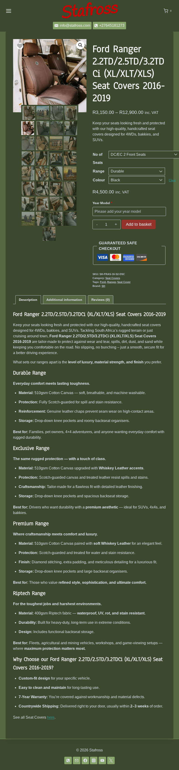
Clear (172, 180)
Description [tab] (28, 300)
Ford (103, 282)
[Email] (76, 760)
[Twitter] (111, 760)
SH (103, 286)
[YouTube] (102, 760)
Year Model (102, 203)
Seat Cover (124, 282)
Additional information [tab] (64, 300)
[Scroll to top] (168, 754)
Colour (99, 180)
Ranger (111, 282)
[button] (80, 45)
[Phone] (68, 760)
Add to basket (138, 224)
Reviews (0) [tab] (100, 300)
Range (98, 171)
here (51, 717)
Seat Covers (112, 278)
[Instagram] (93, 760)
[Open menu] (9, 11)
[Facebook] (85, 760)
